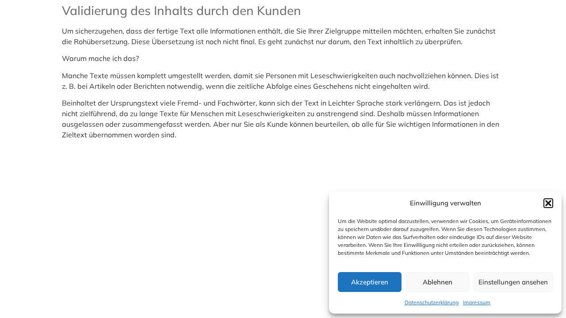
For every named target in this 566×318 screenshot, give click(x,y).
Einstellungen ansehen (513, 282)
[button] (548, 203)
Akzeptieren (369, 282)
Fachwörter (237, 102)
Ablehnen (437, 282)
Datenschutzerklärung (432, 302)
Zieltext (74, 134)
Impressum (476, 302)
